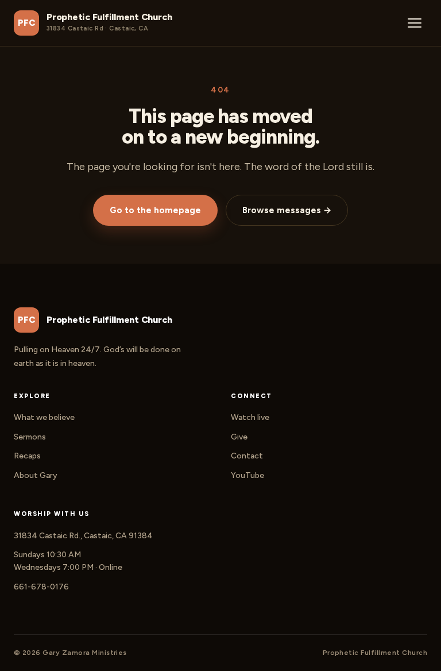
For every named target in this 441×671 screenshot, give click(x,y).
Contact (247, 456)
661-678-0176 (41, 587)
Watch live (250, 417)
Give (239, 437)
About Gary (35, 475)
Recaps (27, 456)
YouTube (247, 475)
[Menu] (414, 23)
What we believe (44, 417)
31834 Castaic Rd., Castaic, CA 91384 (83, 536)
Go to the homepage (155, 210)
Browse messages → (286, 210)
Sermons (30, 437)
